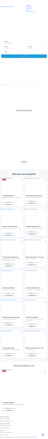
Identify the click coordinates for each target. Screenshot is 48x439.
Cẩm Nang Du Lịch (30, 11)
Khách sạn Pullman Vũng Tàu (9, 226)
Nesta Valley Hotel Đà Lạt (8, 288)
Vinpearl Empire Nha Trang (32, 288)
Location (6, 41)
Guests (5, 51)
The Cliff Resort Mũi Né (8, 195)
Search (24, 56)
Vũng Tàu (28, 5)
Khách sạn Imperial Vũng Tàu (33, 226)
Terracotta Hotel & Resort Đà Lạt (10, 257)
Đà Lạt (27, 9)
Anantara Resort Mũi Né (8, 348)
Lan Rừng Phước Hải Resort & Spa (11, 317)
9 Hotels (24, 163)
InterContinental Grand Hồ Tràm (34, 195)
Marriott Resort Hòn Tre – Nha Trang (35, 257)
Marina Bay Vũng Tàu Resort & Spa (34, 348)
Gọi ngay (5, 418)
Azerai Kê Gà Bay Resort (32, 317)
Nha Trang (29, 8)
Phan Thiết (29, 6)
